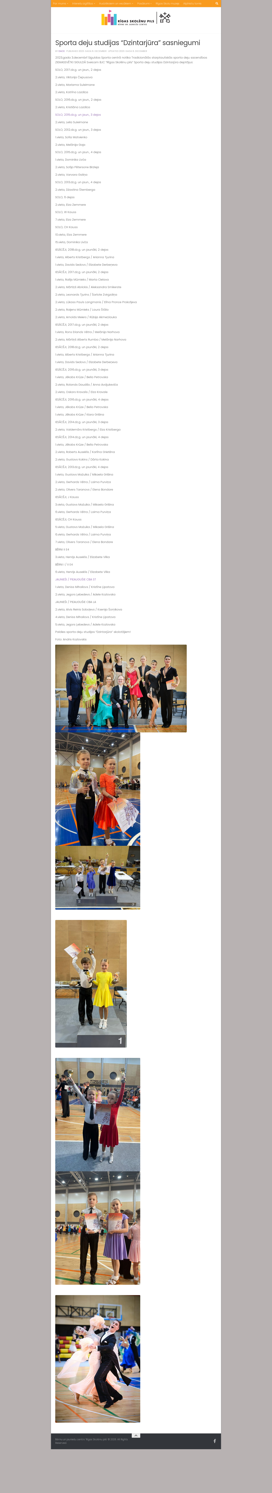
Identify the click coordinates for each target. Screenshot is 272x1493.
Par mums (59, 3)
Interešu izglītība (82, 3)
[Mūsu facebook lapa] (215, 1441)
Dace (62, 51)
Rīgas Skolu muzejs (167, 3)
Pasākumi (143, 3)
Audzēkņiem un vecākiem (115, 3)
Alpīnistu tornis (192, 3)
